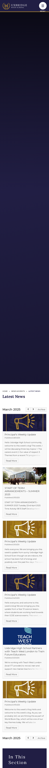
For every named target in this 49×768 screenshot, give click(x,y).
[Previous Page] (28, 409)
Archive (41, 409)
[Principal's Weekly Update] (24, 422)
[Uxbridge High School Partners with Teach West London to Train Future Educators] (24, 636)
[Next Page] (33, 409)
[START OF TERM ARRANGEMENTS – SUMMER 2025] (24, 476)
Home (5, 391)
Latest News (34, 391)
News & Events (18, 391)
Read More (11, 461)
